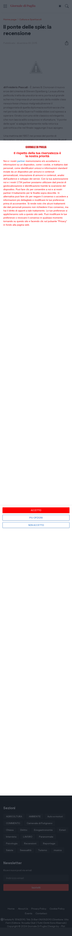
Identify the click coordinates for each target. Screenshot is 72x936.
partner (21, 161)
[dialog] (36, 468)
